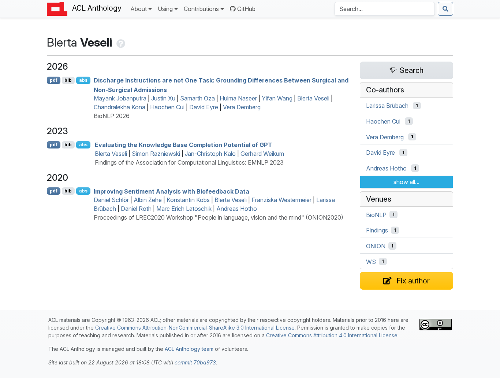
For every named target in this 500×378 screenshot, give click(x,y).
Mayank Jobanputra (120, 98)
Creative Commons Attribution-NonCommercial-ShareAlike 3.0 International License (195, 327)
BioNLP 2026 (112, 116)
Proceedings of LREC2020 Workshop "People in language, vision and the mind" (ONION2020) (218, 217)
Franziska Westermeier (281, 199)
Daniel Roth (136, 208)
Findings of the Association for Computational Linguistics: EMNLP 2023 (189, 162)
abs (83, 80)
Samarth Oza (197, 98)
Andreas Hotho (236, 208)
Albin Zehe (148, 199)
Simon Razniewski (156, 153)
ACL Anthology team (189, 349)
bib (68, 80)
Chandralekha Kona (119, 107)
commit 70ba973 (195, 362)
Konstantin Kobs (188, 199)
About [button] (138, 8)
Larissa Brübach (387, 105)
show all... (406, 182)
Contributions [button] (201, 8)
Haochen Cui (167, 107)
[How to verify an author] (120, 42)
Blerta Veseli (313, 98)
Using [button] (165, 8)
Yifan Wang (277, 98)
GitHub (246, 8)
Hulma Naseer (238, 98)
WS (371, 261)
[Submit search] (445, 9)
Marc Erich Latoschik (184, 208)
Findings (377, 230)
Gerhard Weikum (262, 153)
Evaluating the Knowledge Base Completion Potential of (183, 144)
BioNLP (376, 214)
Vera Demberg (242, 107)
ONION (375, 246)
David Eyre (203, 107)
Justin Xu (163, 98)
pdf (53, 80)
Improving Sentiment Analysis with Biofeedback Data (171, 191)
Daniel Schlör (111, 199)
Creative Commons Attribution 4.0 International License (332, 335)
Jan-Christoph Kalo (210, 153)
